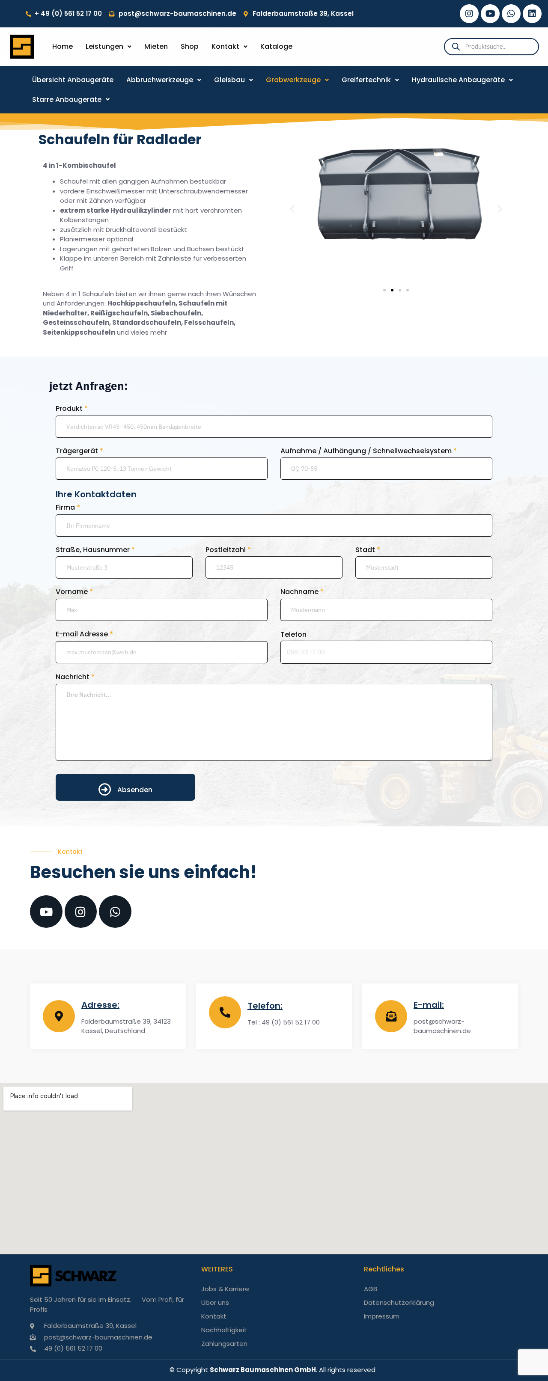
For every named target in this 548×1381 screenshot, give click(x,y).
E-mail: (429, 1005)
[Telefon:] (225, 1012)
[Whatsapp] (511, 13)
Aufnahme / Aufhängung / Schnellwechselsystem (368, 451)
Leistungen (104, 46)
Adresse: (100, 1005)
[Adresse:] (59, 1016)
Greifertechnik (366, 80)
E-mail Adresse (84, 634)
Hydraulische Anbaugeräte (458, 80)
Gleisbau (229, 80)
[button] (108, 46)
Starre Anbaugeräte (66, 99)
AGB (370, 1288)
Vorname (74, 592)
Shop (190, 46)
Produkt (72, 409)
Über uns (215, 1302)
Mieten (156, 46)
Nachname (302, 592)
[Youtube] (490, 13)
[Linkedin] (532, 13)
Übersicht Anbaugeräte (72, 80)
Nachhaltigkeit (224, 1329)
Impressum (381, 1316)
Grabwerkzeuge (293, 80)
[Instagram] (469, 13)
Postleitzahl (228, 550)
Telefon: (265, 1006)
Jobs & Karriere (225, 1288)
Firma (68, 507)
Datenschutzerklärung (399, 1302)
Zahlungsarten (224, 1343)
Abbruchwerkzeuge (159, 80)
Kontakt (225, 46)
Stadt (367, 550)
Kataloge (276, 46)
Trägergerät (79, 451)
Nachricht (75, 677)
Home (62, 46)
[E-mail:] (391, 1016)
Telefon (293, 634)
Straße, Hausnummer (95, 550)
